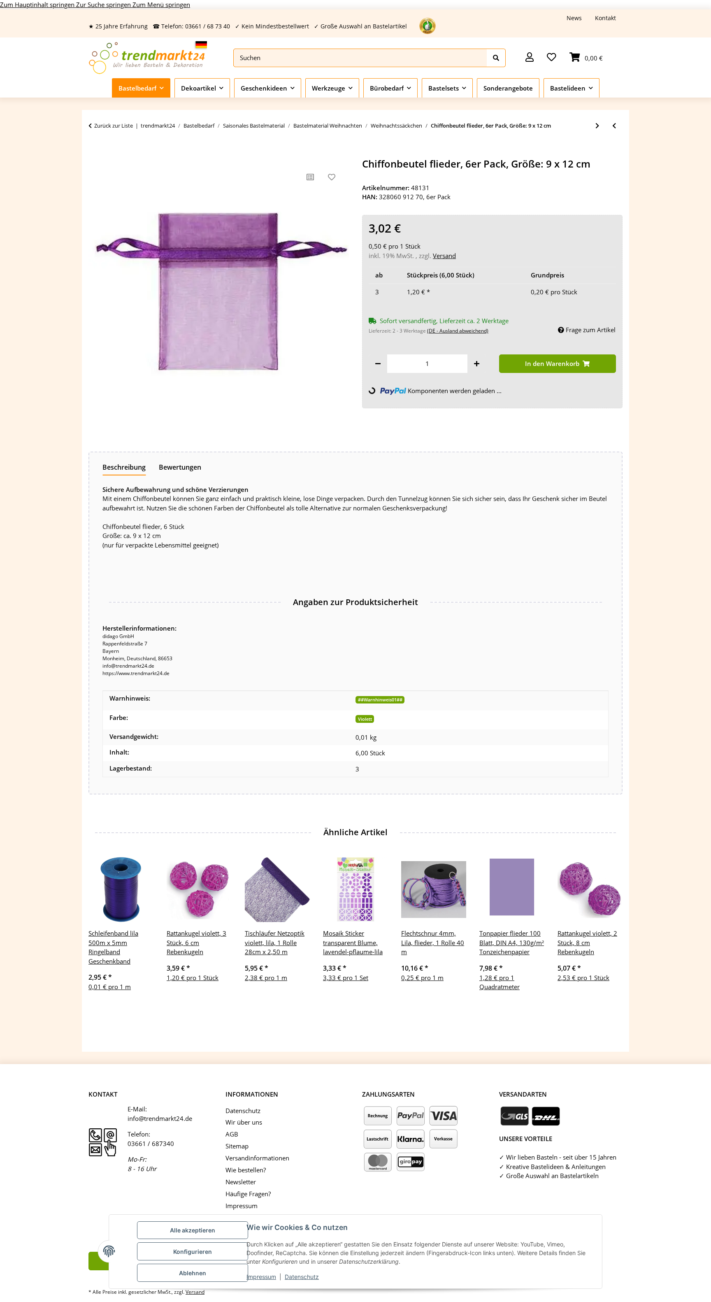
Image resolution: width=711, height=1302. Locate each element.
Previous (102, 934)
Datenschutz (302, 1276)
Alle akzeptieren (192, 1230)
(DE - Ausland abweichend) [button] (457, 330)
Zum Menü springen (161, 4)
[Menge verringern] (378, 363)
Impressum (261, 1276)
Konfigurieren (192, 1251)
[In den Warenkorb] (95, 153)
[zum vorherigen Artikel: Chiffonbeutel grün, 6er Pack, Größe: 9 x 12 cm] (614, 125)
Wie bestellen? (245, 1170)
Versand (444, 256)
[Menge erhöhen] (476, 363)
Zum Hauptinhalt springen (38, 4)
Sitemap (237, 1146)
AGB (231, 1134)
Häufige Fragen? (248, 1194)
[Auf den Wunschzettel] (332, 177)
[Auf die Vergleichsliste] (310, 177)
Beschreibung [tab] (124, 467)
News (574, 18)
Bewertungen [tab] (180, 467)
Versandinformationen (257, 1158)
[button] (529, 58)
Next (609, 934)
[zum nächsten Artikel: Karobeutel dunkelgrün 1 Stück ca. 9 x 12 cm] (597, 125)
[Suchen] (496, 58)
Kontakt (605, 18)
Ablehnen (192, 1272)
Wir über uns (243, 1122)
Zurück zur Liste (113, 125)
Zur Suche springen (104, 4)
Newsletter (240, 1182)
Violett (365, 719)
